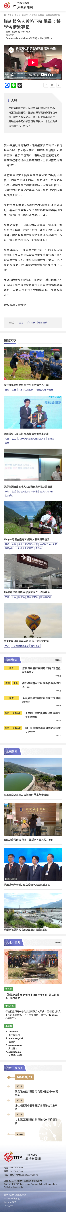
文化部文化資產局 (24, 548)
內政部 (51, 438)
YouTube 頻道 (10, 1201)
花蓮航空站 (32, 597)
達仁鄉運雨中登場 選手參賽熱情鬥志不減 (26, 385)
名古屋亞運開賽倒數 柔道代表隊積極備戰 (41, 700)
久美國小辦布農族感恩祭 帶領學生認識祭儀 (43, 715)
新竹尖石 (31, 322)
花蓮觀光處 (45, 597)
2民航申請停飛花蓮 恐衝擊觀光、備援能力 (27, 592)
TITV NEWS (23, 3)
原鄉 (7, 389)
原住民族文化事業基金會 (15, 1194)
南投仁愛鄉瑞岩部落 (28, 544)
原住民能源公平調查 (28, 491)
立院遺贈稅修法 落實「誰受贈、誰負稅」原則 (29, 839)
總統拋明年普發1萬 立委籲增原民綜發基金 (27, 884)
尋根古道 (9, 548)
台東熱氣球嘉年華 (20, 645)
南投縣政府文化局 (48, 544)
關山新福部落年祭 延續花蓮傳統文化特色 (43, 730)
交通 (7, 597)
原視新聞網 (25, 7)
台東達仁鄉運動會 (44, 389)
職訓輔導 (42, 322)
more (19, 1134)
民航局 (21, 597)
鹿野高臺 (35, 645)
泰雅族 (38, 548)
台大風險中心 (46, 491)
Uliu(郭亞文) (45, 38)
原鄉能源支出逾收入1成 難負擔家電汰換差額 (28, 486)
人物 (7, 438)
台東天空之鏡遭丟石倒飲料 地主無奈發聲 (26, 794)
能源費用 (9, 495)
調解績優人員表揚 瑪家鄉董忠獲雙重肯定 (26, 433)
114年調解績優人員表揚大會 (32, 438)
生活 (21, 322)
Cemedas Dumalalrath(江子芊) (21, 38)
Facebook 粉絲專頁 (12, 1198)
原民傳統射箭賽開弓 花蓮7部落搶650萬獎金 (41, 670)
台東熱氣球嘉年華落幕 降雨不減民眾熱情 (26, 641)
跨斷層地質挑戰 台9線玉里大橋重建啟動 (26, 929)
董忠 (7, 442)
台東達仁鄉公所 (25, 389)
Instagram (8, 1205)
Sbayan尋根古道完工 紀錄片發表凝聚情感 (26, 539)
